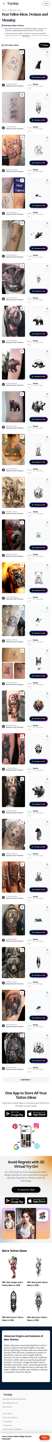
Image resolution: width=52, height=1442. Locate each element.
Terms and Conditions (10, 1418)
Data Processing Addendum (12, 1429)
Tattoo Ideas (12, 10)
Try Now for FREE (26, 1189)
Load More (25, 1079)
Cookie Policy (7, 1425)
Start (43, 1438)
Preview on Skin (39, 77)
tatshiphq (9, 1407)
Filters (45, 45)
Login (46, 4)
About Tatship (7, 1414)
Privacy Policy (7, 1421)
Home (4, 10)
